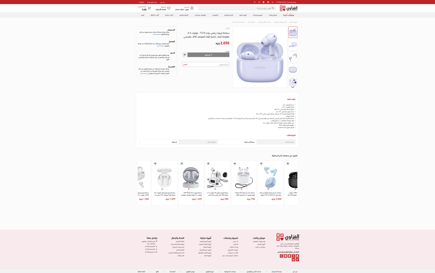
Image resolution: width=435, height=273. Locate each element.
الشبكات (235, 244)
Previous (295, 183)
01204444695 (150, 246)
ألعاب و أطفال (154, 15)
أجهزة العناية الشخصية (177, 244)
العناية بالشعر (180, 250)
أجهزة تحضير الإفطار (205, 250)
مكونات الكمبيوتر (233, 250)
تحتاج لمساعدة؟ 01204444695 (286, 2)
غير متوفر (208, 55)
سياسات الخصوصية (230, 271)
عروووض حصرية (288, 15)
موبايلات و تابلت (260, 247)
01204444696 (150, 249)
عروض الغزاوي (190, 271)
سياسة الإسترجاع (152, 2)
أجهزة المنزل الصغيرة (205, 244)
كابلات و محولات (233, 252)
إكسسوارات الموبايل (280, 22)
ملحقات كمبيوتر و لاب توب (230, 255)
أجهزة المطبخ (207, 247)
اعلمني (185, 64)
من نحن (162, 2)
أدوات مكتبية (169, 15)
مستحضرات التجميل (178, 247)
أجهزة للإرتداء (261, 244)
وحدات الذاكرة (234, 247)
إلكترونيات (215, 15)
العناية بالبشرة (180, 241)
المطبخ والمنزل (183, 15)
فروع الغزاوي (210, 271)
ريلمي (227, 28)
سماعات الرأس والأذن (264, 22)
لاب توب (235, 241)
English (141, 2)
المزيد (142, 15)
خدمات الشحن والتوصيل (254, 271)
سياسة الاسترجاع (277, 271)
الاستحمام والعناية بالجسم (176, 252)
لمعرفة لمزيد (157, 34)
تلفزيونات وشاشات (200, 15)
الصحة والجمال (228, 15)
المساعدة (172, 271)
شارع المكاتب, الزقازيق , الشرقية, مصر (148, 242)
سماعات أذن (251, 22)
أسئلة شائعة (141, 271)
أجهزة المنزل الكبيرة (205, 241)
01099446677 (150, 252)
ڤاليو (157, 271)
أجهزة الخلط (207, 255)
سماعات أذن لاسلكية (238, 22)
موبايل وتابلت (273, 15)
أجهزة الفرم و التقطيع (204, 252)
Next (139, 183)
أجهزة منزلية (242, 15)
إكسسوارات (180, 255)
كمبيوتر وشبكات (257, 15)
